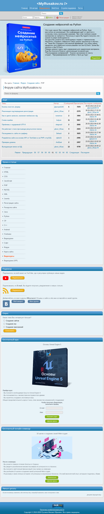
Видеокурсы (45, 8)
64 (63, 152)
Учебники (7, 234)
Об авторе (34, 8)
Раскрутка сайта (10, 207)
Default (59, 133)
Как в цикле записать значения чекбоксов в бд (20, 116)
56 (35, 152)
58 (42, 152)
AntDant (59, 142)
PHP (5, 185)
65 (67, 152)
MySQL (7, 190)
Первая (17, 152)
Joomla (6, 199)
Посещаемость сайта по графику (14, 133)
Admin (92, 117)
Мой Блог (55, 8)
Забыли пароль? (77, 16)
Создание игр (11, 324)
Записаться (52, 477)
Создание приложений (14, 327)
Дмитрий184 (59, 107)
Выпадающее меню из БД (12, 147)
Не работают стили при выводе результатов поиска (22, 129)
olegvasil (59, 125)
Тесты (80, 8)
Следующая (74, 152)
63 (60, 152)
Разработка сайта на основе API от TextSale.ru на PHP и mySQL (27, 138)
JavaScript (8, 181)
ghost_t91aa (58, 111)
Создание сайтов (12, 321)
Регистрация (64, 18)
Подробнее (96, 58)
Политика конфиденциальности (52, 510)
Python (6, 216)
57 (38, 152)
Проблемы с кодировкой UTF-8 (13, 125)
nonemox (59, 116)
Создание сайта (33, 83)
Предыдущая (27, 152)
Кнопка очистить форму (11, 107)
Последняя (85, 152)
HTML (6, 172)
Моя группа (34, 301)
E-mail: (42, 408)
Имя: (41, 412)
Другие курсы (52, 421)
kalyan (58, 120)
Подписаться (17, 278)
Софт (6, 243)
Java (6, 212)
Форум (6, 247)
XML (5, 194)
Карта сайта (8, 252)
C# (5, 221)
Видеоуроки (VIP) (11, 261)
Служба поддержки (68, 8)
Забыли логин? (76, 18)
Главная (24, 8)
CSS (5, 176)
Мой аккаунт (18, 301)
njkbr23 (59, 138)
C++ (5, 225)
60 (49, 152)
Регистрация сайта (11, 203)
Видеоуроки (8, 238)
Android (7, 230)
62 (56, 152)
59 (46, 152)
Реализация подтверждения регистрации (17, 111)
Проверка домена (8, 142)
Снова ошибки (7, 120)
